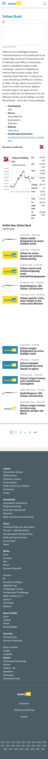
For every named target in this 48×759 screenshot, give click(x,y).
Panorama (7, 514)
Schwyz (6, 493)
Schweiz (7, 469)
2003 (32, 749)
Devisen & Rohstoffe (12, 569)
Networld (7, 606)
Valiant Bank (13, 130)
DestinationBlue (10, 627)
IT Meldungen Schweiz (13, 589)
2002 (38, 749)
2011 (33, 746)
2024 (13, 742)
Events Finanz (9, 541)
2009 (44, 746)
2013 (23, 746)
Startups (7, 575)
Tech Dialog (8, 603)
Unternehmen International (15, 503)
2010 (39, 746)
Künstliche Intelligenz (13, 582)
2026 (3, 742)
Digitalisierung (10, 586)
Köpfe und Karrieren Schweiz (16, 486)
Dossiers (7, 658)
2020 (34, 742)
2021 (28, 742)
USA (5, 562)
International (9, 500)
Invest (6, 544)
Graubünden (8, 489)
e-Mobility (7, 654)
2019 (39, 742)
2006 (16, 749)
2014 (18, 746)
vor (35, 432)
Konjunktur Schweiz (12, 479)
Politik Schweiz (10, 476)
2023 (18, 742)
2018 (44, 742)
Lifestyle (7, 620)
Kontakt (24, 717)
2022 (23, 742)
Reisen (6, 624)
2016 (8, 746)
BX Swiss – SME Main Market (16, 531)
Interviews (8, 634)
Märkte (6, 551)
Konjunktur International (14, 510)
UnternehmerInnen (11, 679)
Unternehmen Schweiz (13, 472)
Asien (5, 555)
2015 (13, 746)
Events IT (7, 600)
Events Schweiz (10, 483)
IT (4, 579)
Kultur (6, 617)
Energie (6, 651)
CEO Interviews (10, 637)
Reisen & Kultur (10, 613)
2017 (2, 746)
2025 (8, 742)
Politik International (12, 507)
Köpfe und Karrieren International (18, 517)
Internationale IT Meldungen (16, 593)
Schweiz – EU (9, 668)
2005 (21, 749)
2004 (27, 749)
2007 (10, 749)
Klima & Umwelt (10, 647)
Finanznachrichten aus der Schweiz (19, 527)
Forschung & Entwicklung (14, 661)
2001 (43, 749)
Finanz (6, 524)
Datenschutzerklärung (24, 710)
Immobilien (8, 672)
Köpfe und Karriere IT (13, 596)
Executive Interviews (12, 641)
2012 (28, 746)
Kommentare (8, 675)
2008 (5, 749)
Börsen (6, 565)
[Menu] (4, 4)
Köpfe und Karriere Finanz (15, 538)
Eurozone (7, 558)
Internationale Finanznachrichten (18, 534)
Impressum (24, 704)
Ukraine (6, 665)
